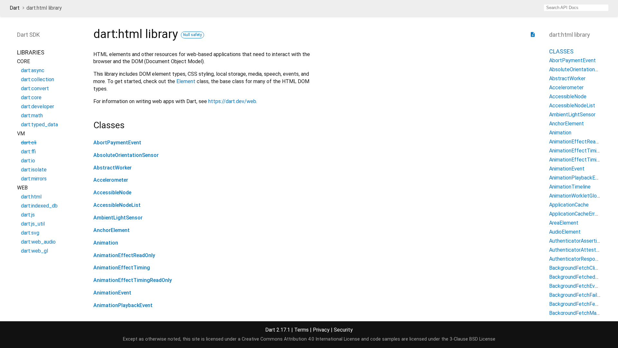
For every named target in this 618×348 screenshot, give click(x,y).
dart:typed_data (39, 124)
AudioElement (565, 232)
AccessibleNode (112, 192)
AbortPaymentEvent (117, 143)
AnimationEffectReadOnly (124, 255)
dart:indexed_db (39, 206)
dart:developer (37, 106)
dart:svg (30, 233)
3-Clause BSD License (472, 339)
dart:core (31, 97)
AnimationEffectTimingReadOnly (132, 280)
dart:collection (37, 79)
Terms (301, 330)
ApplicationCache (569, 205)
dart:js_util (33, 224)
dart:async (32, 70)
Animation (105, 243)
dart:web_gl (34, 251)
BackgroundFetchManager (579, 313)
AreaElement (563, 223)
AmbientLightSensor (118, 218)
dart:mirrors (34, 179)
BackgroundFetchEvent (576, 286)
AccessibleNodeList (117, 205)
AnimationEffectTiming (121, 268)
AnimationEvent (112, 293)
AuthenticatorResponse (576, 259)
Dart (15, 8)
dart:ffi (28, 152)
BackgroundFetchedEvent (578, 277)
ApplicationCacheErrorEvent (581, 214)
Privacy (321, 330)
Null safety (192, 35)
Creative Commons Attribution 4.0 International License (301, 339)
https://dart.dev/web (232, 101)
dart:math (32, 115)
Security (343, 330)
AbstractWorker (112, 168)
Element (185, 81)
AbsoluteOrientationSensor (126, 155)
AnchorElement (111, 230)
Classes (561, 51)
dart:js (28, 215)
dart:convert (35, 88)
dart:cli (28, 143)
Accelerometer (110, 180)
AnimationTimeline (570, 187)
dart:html (31, 197)
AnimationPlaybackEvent (123, 305)
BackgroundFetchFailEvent (579, 295)
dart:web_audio (38, 242)
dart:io (28, 161)
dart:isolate (34, 170)
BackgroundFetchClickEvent (581, 268)
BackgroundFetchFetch (576, 304)
